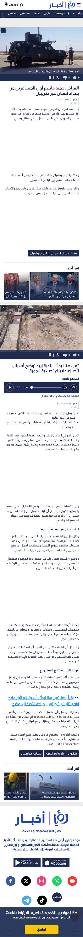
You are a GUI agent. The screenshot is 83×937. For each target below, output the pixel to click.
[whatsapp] (57, 881)
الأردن (47, 13)
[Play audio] (9, 387)
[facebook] (10, 881)
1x (18, 387)
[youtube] (72, 881)
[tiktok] (42, 900)
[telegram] (26, 900)
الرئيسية (77, 13)
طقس (12, 13)
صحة (37, 13)
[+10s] (73, 387)
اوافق (41, 930)
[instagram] (41, 881)
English (13, 4)
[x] (26, 881)
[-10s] (65, 387)
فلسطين (25, 13)
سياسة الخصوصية (23, 917)
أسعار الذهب (62, 13)
